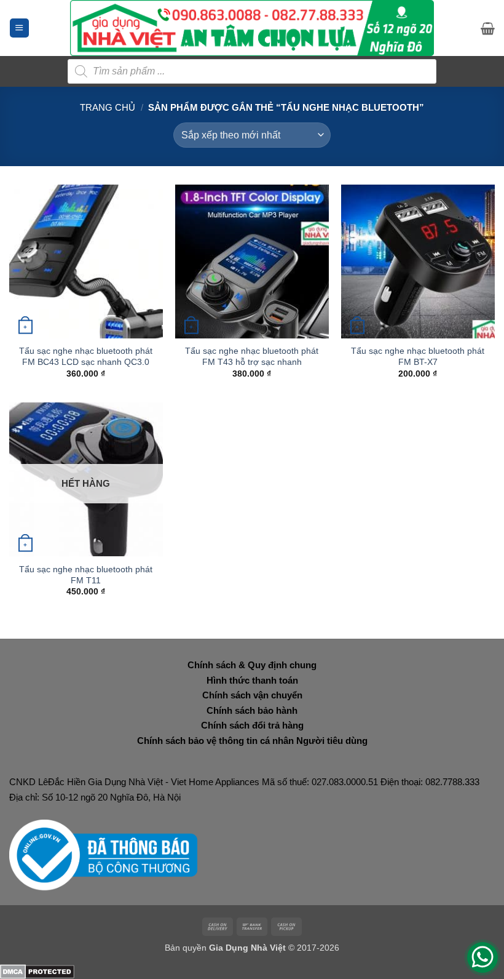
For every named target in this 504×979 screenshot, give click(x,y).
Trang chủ (107, 107)
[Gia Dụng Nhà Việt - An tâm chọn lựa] (252, 28)
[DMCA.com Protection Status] (37, 970)
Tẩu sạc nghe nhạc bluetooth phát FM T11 (85, 574)
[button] (19, 28)
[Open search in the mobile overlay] (252, 71)
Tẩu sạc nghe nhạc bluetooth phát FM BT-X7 (417, 356)
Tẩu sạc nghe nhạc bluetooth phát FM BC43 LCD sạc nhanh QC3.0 (85, 356)
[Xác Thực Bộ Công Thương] (103, 854)
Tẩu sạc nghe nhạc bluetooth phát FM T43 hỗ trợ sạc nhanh (251, 356)
